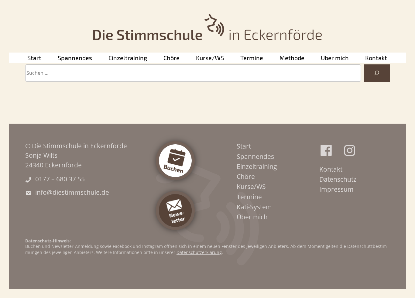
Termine (251, 57)
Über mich (335, 57)
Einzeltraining (127, 57)
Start (34, 57)
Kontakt (376, 57)
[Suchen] (377, 73)
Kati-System (254, 207)
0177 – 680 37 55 (60, 179)
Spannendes (75, 57)
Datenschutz (337, 179)
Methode (292, 57)
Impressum (336, 189)
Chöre (171, 57)
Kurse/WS (210, 57)
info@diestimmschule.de (72, 192)
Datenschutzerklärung (199, 252)
